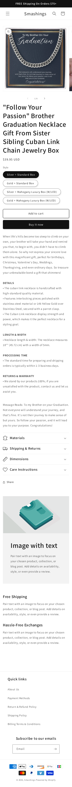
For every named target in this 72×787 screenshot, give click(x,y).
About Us (13, 689)
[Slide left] (27, 98)
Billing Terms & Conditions (24, 724)
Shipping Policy (17, 715)
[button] (7, 13)
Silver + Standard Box (21, 174)
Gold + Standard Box (20, 183)
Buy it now (36, 224)
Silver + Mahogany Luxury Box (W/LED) (32, 192)
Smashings (29, 780)
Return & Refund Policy (22, 706)
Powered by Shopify (46, 780)
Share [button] (10, 482)
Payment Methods (19, 698)
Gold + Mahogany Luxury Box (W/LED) (31, 200)
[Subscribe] (55, 748)
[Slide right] (44, 98)
